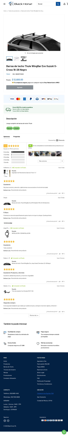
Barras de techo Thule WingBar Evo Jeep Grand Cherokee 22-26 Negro (31, 263)
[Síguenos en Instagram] (8, 420)
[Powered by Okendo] (56, 140)
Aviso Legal (40, 372)
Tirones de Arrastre (10, 369)
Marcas (6, 372)
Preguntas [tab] (16, 136)
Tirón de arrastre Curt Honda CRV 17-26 (22, 291)
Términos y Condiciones (44, 384)
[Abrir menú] (4, 4)
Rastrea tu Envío (42, 369)
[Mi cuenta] (64, 4)
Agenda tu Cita (41, 361)
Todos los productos (14, 11)
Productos (7, 364)
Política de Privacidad (43, 381)
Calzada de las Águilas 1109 (45, 393)
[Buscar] (58, 4)
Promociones (8, 375)
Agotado (19, 87)
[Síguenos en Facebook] (5, 420)
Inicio (5, 11)
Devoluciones (41, 375)
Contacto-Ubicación (10, 378)
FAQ (38, 378)
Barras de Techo (9, 367)
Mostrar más (33, 315)
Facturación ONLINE (43, 364)
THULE (8, 74)
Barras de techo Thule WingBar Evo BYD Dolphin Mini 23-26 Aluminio (30, 203)
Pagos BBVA (41, 367)
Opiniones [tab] (7, 136)
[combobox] (46, 4)
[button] (31, 153)
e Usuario (16, 128)
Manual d (9, 128)
